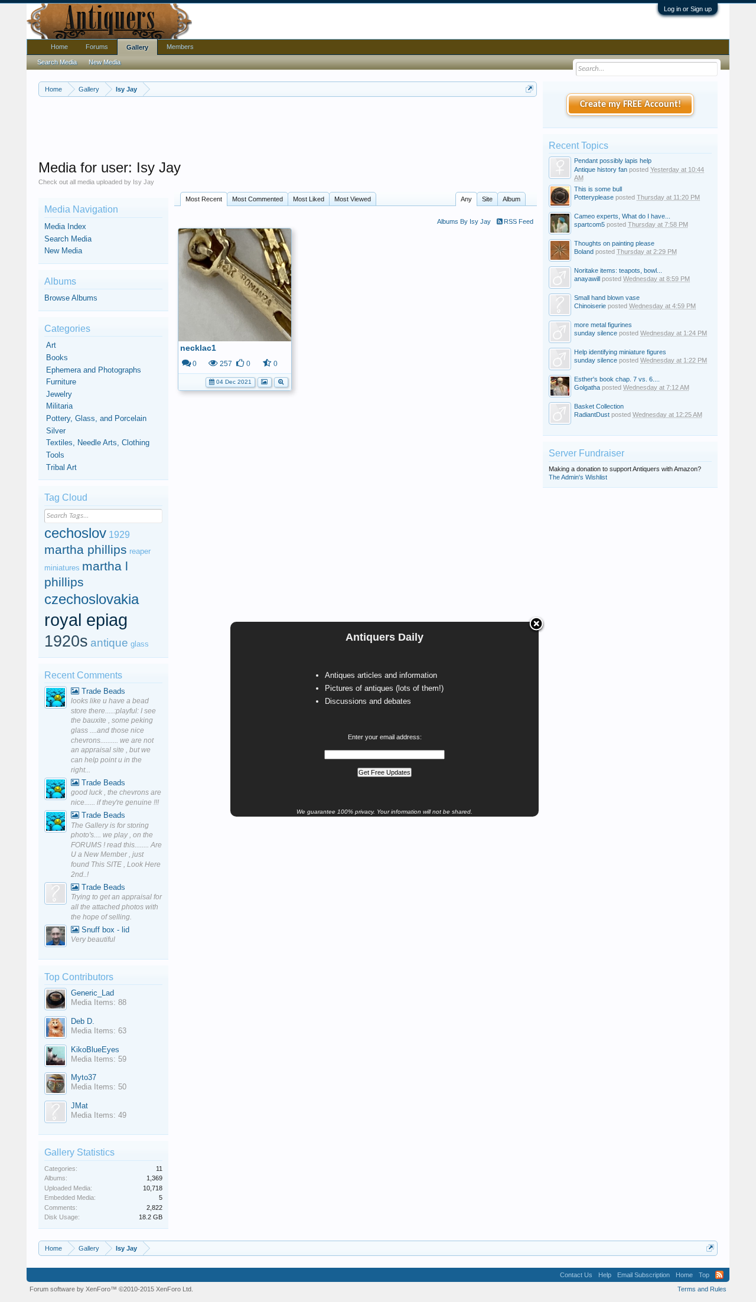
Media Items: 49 (98, 1115)
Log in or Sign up (688, 8)
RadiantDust (592, 414)
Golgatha (587, 387)
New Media (63, 250)
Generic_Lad (92, 992)
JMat (79, 1105)
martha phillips (85, 550)
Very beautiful (93, 939)
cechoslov (75, 533)
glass (140, 643)
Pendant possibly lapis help (612, 160)
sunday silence (595, 333)
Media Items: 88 (98, 1002)
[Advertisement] (288, 129)
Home (59, 46)
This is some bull (598, 188)
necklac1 (198, 348)
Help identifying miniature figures (620, 351)
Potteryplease (594, 197)
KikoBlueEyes (95, 1049)
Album (511, 199)
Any (466, 199)
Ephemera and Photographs (93, 370)
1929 (119, 535)
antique (109, 643)
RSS (719, 1275)
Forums (97, 46)
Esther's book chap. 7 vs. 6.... (617, 379)
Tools (55, 455)
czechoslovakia (91, 599)
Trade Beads (102, 691)
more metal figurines (603, 324)
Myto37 (83, 1077)
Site (487, 199)
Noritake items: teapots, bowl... (618, 270)
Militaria (59, 406)
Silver (56, 430)
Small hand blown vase (607, 297)
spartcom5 (589, 224)
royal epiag (86, 619)
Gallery (137, 47)
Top (704, 1274)
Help (604, 1274)
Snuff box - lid (104, 929)
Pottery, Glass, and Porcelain (96, 418)
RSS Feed (517, 221)
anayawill (587, 278)
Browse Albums (70, 297)
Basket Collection (599, 406)
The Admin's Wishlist (578, 477)
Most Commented (257, 199)
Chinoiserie (590, 305)
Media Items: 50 (98, 1086)
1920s (66, 641)
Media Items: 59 (98, 1059)
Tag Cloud (65, 497)
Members (180, 46)
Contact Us (576, 1274)
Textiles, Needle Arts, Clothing (97, 442)
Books (57, 357)
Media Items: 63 (98, 1030)
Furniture (61, 381)
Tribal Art (61, 467)
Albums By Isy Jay (464, 221)
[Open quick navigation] (529, 89)
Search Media (68, 238)
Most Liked (308, 199)
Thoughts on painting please (614, 243)
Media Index (65, 226)
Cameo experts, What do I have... (622, 216)
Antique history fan (600, 169)
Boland (584, 251)
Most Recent (203, 199)
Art (51, 345)
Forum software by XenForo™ (111, 1289)
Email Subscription (643, 1274)
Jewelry (59, 394)
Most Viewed (352, 199)
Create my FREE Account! (630, 104)
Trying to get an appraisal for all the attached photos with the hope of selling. (116, 907)
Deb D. (82, 1021)
